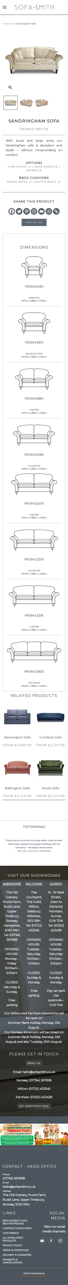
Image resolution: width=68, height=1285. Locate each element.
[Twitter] (19, 211)
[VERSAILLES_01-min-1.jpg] (10, 103)
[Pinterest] (26, 211)
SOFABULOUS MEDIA (34, 1276)
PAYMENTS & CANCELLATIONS (12, 1261)
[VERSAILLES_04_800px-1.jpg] (42, 103)
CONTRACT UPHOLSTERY (17, 1228)
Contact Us (34, 222)
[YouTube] (42, 1240)
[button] (4, 7)
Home (6, 23)
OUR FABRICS (11, 1233)
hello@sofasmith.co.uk (19, 1186)
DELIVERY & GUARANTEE (17, 1254)
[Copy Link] (56, 211)
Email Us (34, 1063)
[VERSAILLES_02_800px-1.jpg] (26, 103)
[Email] (41, 211)
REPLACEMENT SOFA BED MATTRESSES (15, 1222)
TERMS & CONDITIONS (16, 1250)
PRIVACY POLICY (12, 1245)
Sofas (12, 23)
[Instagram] (34, 211)
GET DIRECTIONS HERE (34, 1106)
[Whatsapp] (49, 211)
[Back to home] (34, 7)
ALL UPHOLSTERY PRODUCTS (13, 1239)
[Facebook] (11, 211)
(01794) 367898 (14, 1178)
